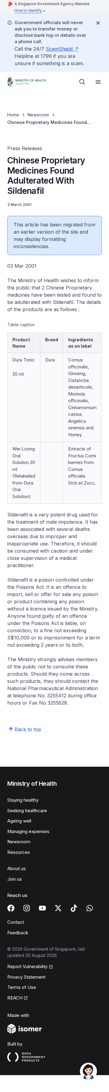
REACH (14, 998)
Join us (14, 879)
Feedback (17, 933)
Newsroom (38, 114)
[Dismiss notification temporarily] (98, 23)
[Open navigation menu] (98, 82)
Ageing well (19, 821)
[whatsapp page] (89, 908)
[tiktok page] (74, 908)
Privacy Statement (26, 977)
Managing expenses (28, 831)
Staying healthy (22, 800)
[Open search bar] (82, 82)
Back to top (28, 729)
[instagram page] (26, 908)
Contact (15, 922)
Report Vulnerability (27, 966)
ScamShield (59, 49)
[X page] (58, 908)
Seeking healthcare (27, 810)
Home (13, 114)
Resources (18, 852)
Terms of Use (21, 987)
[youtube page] (42, 908)
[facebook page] (11, 908)
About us (16, 868)
